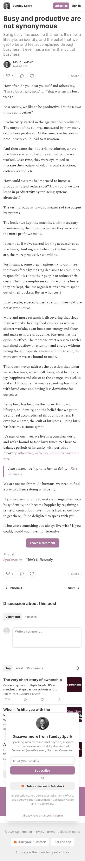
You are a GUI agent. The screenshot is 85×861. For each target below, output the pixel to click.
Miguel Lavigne (23, 62)
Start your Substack (32, 842)
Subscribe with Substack (45, 786)
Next (71, 588)
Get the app (62, 842)
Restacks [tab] (31, 617)
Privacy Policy (45, 804)
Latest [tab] (19, 668)
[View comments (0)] (22, 76)
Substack (22, 852)
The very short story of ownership (32, 680)
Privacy (39, 832)
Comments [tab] (13, 617)
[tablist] (21, 617)
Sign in (76, 6)
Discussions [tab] (35, 668)
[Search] (77, 668)
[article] (42, 689)
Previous (16, 588)
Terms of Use (65, 795)
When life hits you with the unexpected (26, 712)
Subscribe (61, 6)
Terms (51, 832)
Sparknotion (12, 560)
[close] (73, 718)
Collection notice (69, 832)
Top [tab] (8, 668)
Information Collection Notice (55, 799)
